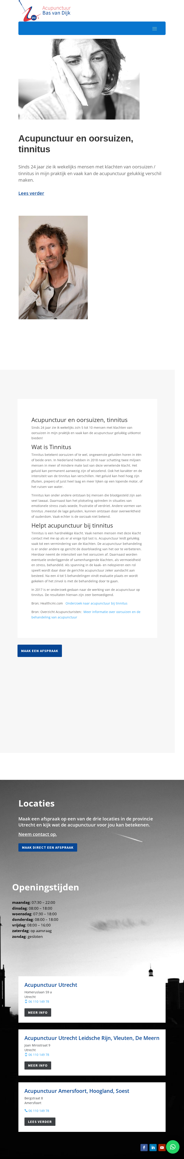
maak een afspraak (39, 650)
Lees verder (40, 1121)
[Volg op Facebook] (144, 1147)
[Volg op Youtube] (162, 1147)
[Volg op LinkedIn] (153, 1147)
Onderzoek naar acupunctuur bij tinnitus (97, 603)
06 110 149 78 (36, 1001)
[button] (173, 1147)
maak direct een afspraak (48, 847)
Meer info (38, 1012)
